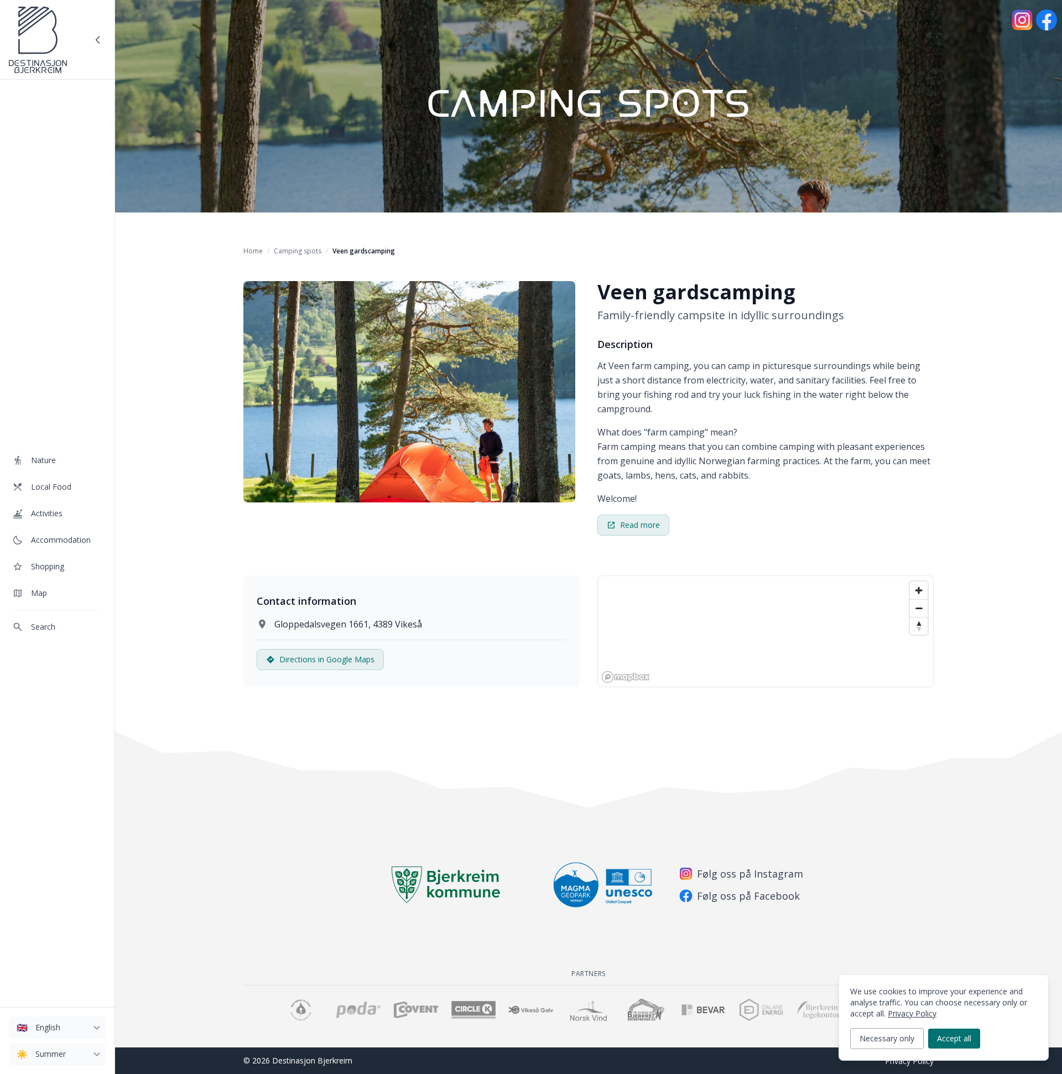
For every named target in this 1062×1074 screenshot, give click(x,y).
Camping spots (297, 251)
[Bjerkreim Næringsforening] (301, 1010)
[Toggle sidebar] (98, 40)
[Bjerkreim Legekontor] (818, 1010)
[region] (765, 631)
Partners (588, 973)
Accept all (954, 1038)
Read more (640, 525)
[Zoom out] (919, 608)
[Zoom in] (919, 590)
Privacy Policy (909, 1061)
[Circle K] (473, 1010)
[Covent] (416, 1010)
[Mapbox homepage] (625, 677)
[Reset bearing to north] (919, 626)
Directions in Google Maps (326, 659)
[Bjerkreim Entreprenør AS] (646, 1010)
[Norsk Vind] (588, 1010)
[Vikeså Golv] (531, 1010)
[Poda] (358, 1010)
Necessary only (887, 1038)
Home (253, 251)
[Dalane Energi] (761, 1010)
